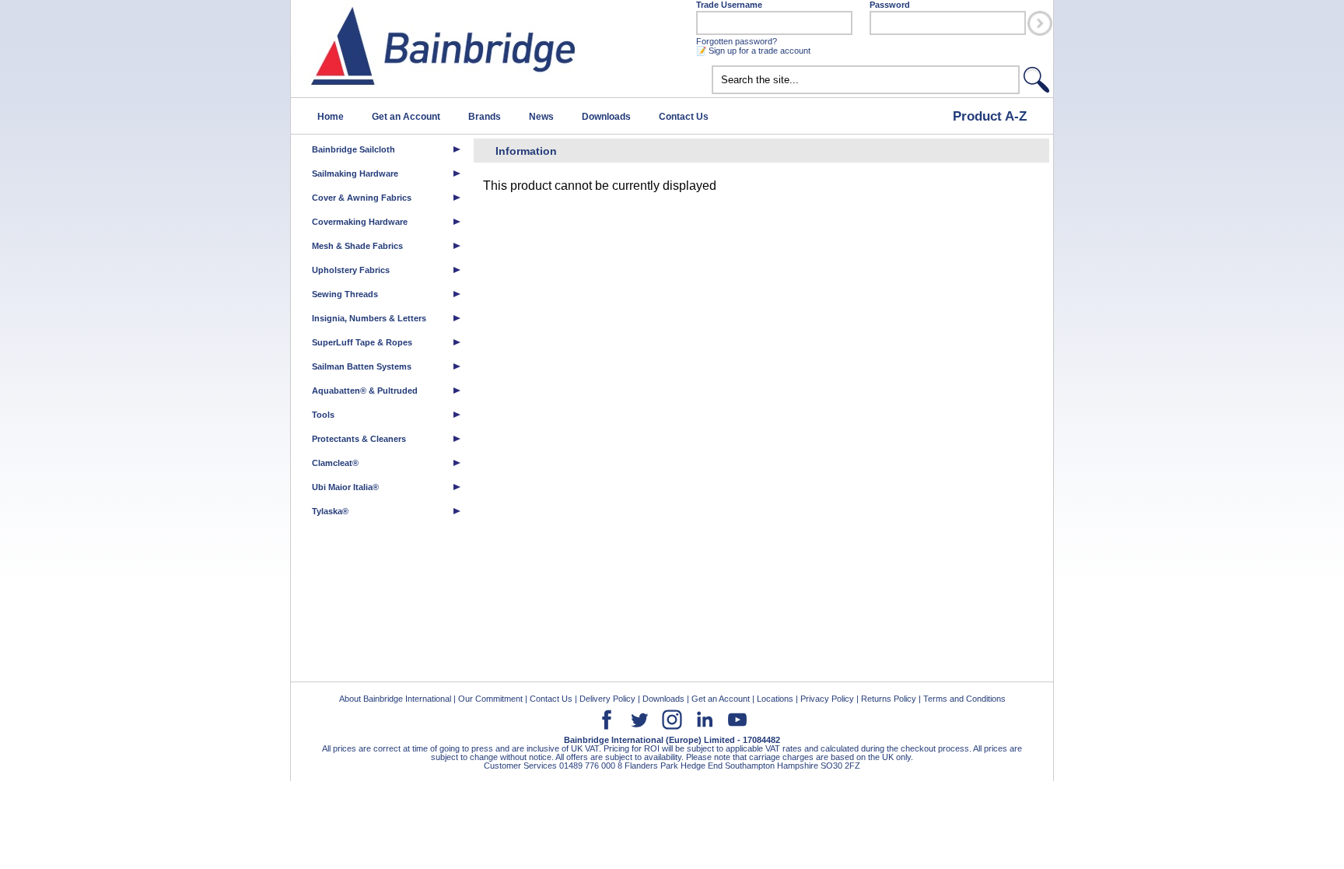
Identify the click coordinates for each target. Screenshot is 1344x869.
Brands (484, 116)
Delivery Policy (607, 698)
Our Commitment (490, 698)
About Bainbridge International (395, 698)
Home (330, 116)
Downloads (606, 116)
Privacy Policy (827, 698)
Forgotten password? (736, 41)
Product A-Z (990, 116)
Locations (775, 698)
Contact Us (684, 116)
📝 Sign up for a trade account (753, 50)
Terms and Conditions (964, 698)
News (541, 116)
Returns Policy (888, 698)
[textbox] (866, 79)
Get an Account (406, 116)
